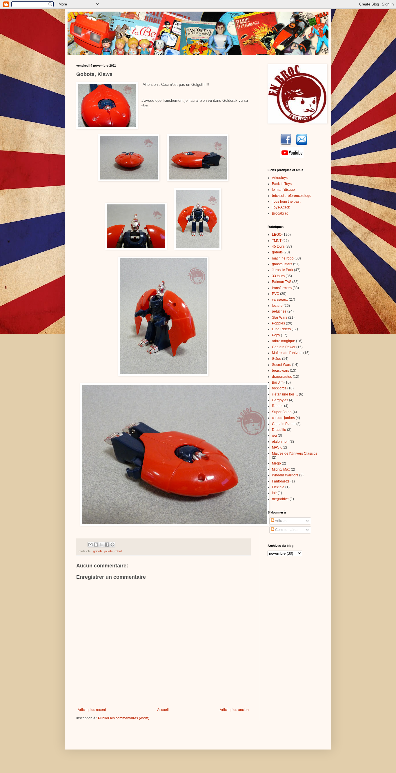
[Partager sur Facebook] (107, 544)
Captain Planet (283, 424)
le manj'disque (283, 190)
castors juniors (283, 418)
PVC (275, 294)
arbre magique (283, 341)
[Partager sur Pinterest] (112, 544)
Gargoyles (280, 400)
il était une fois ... (285, 394)
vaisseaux (280, 299)
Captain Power (283, 347)
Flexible (278, 487)
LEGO (276, 235)
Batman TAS (281, 282)
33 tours (278, 276)
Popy (276, 335)
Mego (276, 463)
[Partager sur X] (101, 544)
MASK (277, 447)
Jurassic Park (282, 270)
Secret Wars (281, 365)
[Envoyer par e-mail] (90, 544)
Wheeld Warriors (285, 475)
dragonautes (282, 377)
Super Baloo (282, 412)
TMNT (276, 241)
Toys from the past (286, 201)
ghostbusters (282, 264)
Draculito (279, 430)
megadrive (280, 499)
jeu (274, 435)
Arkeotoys (280, 178)
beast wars (280, 371)
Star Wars (279, 317)
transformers (282, 288)
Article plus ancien (234, 710)
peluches (279, 311)
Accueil (163, 710)
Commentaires (286, 530)
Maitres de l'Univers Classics (294, 453)
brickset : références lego (291, 196)
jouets (108, 551)
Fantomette (281, 481)
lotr (274, 493)
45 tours (278, 246)
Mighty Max (281, 469)
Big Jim (278, 382)
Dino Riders (281, 329)
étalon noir (280, 442)
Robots (277, 406)
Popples (278, 323)
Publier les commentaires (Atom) (123, 718)
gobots (98, 551)
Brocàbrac (280, 213)
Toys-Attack (281, 207)
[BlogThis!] (96, 544)
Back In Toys (282, 184)
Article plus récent (92, 710)
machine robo (283, 258)
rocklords (279, 388)
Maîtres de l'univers (287, 353)
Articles (280, 521)
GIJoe (276, 359)
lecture (277, 306)
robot (118, 551)
